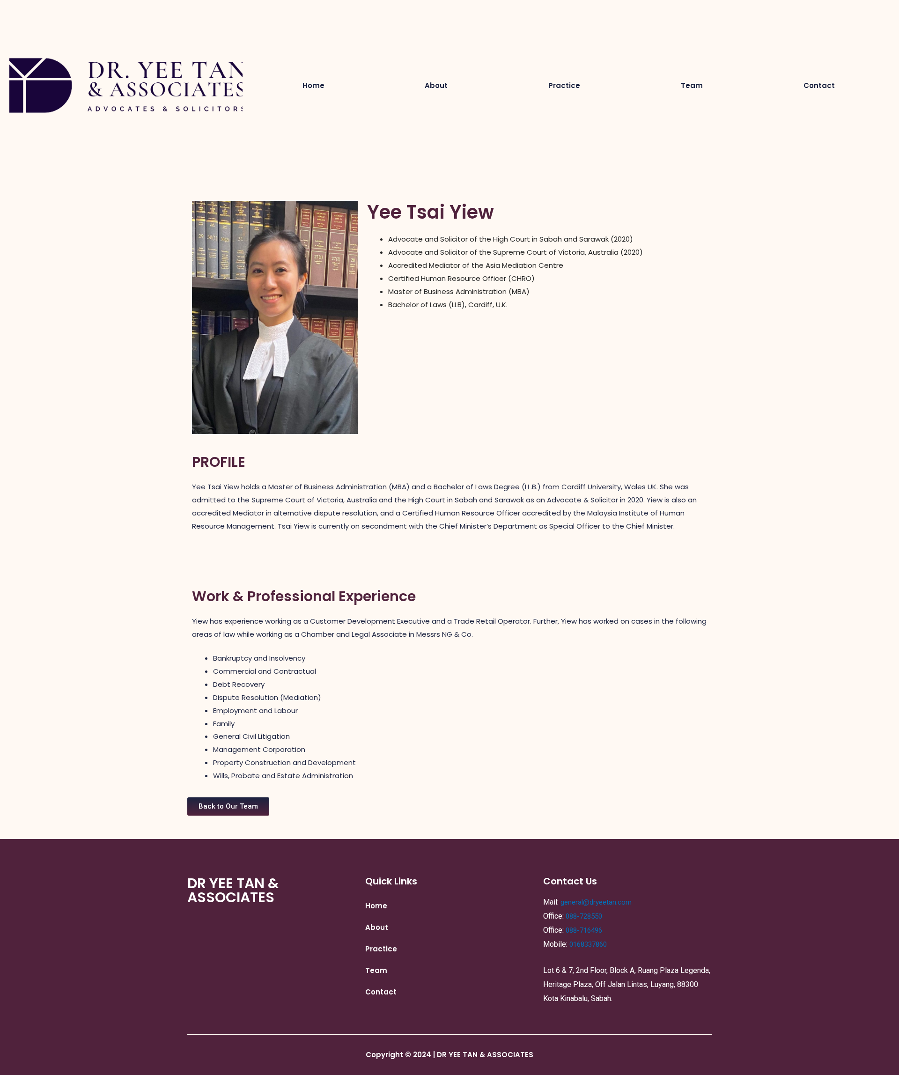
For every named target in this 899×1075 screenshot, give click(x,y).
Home (313, 85)
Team (692, 85)
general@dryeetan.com (596, 902)
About (436, 85)
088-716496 (584, 930)
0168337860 (588, 944)
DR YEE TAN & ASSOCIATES (233, 890)
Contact (819, 85)
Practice (564, 85)
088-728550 (584, 916)
